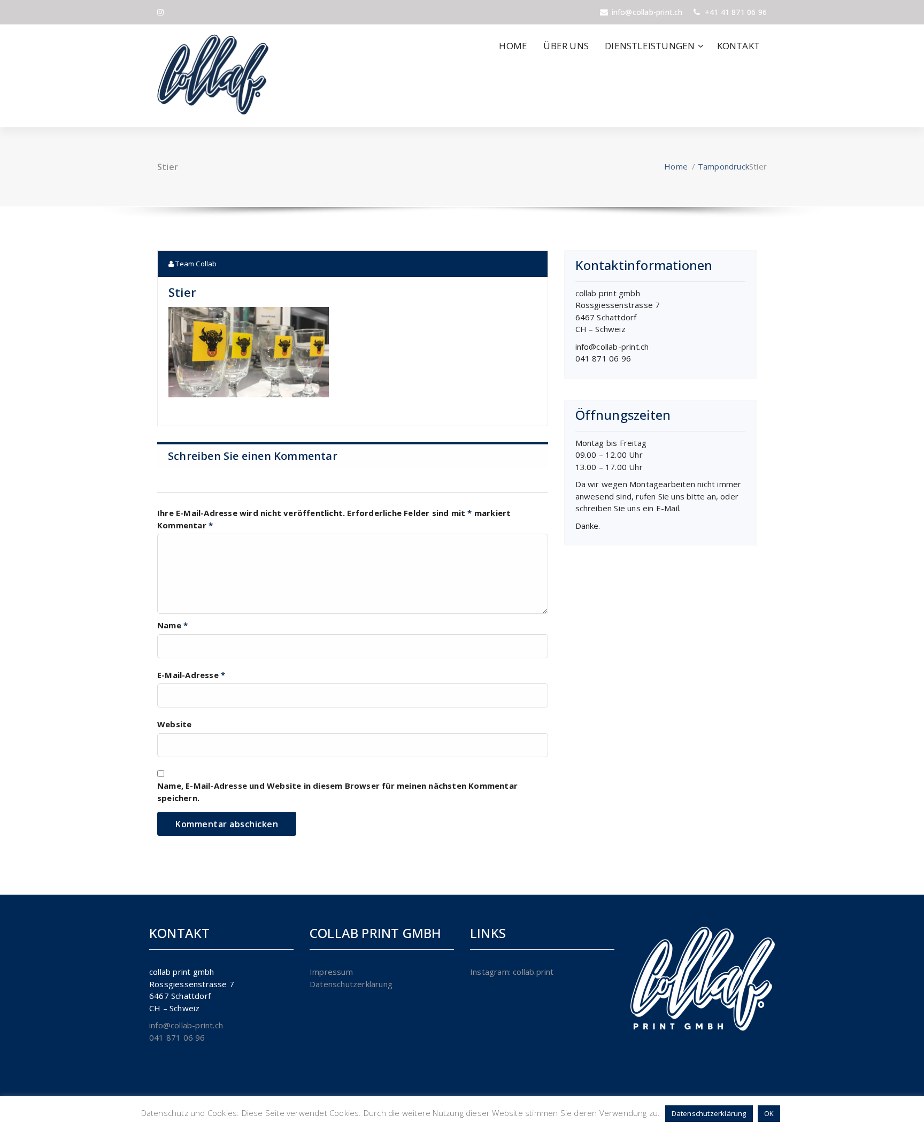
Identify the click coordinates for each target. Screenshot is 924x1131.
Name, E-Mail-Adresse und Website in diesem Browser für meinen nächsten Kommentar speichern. (337, 791)
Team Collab (195, 263)
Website (174, 724)
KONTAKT (738, 46)
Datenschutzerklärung (351, 984)
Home (676, 166)
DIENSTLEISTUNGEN (650, 46)
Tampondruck (723, 166)
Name (172, 625)
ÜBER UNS (566, 46)
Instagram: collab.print (512, 971)
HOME (513, 46)
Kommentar (185, 525)
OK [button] (769, 1113)
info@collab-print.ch (612, 346)
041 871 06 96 (603, 358)
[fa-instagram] (160, 12)
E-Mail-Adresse (191, 675)
